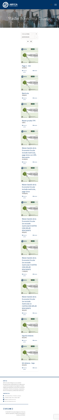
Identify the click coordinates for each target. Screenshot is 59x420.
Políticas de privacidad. (20, 413)
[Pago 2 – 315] (29, 55)
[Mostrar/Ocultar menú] (55, 4)
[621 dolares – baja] (29, 352)
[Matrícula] (29, 83)
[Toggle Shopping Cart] (51, 4)
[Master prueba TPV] (29, 110)
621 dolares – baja (28, 363)
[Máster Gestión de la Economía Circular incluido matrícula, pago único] (29, 174)
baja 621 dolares (27, 336)
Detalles (35, 70)
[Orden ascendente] (36, 34)
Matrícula (25, 93)
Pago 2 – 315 (26, 66)
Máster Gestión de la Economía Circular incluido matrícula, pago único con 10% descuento (29, 152)
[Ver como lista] (31, 41)
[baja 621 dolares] (29, 325)
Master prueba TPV (28, 121)
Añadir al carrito (25, 71)
